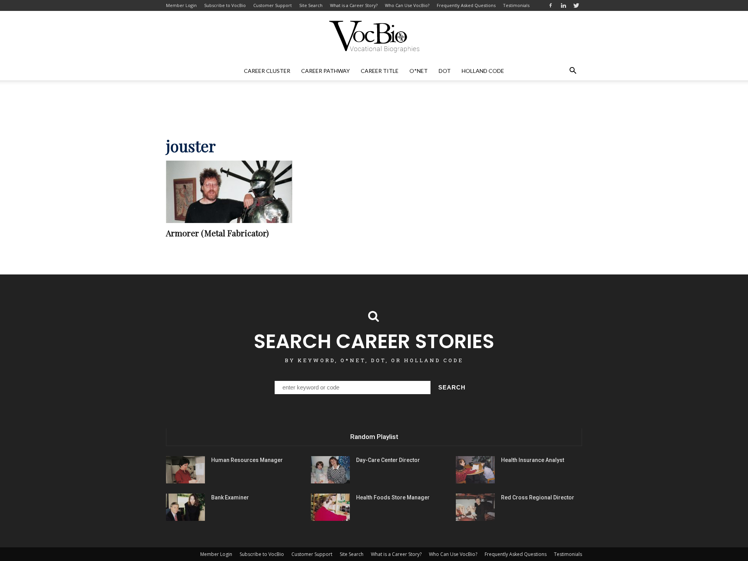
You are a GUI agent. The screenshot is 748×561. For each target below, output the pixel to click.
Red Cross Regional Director (537, 497)
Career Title (380, 70)
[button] (572, 71)
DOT (445, 70)
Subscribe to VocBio (225, 5)
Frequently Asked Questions (466, 5)
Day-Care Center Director (388, 460)
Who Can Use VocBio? (407, 5)
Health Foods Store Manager (393, 497)
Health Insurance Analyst (532, 460)
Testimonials (516, 5)
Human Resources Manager (247, 460)
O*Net (418, 70)
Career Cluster (267, 70)
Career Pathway (325, 70)
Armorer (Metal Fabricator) (217, 232)
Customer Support (272, 5)
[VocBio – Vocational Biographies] (374, 36)
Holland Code (483, 70)
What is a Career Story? (354, 5)
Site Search (311, 5)
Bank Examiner (230, 497)
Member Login (181, 5)
